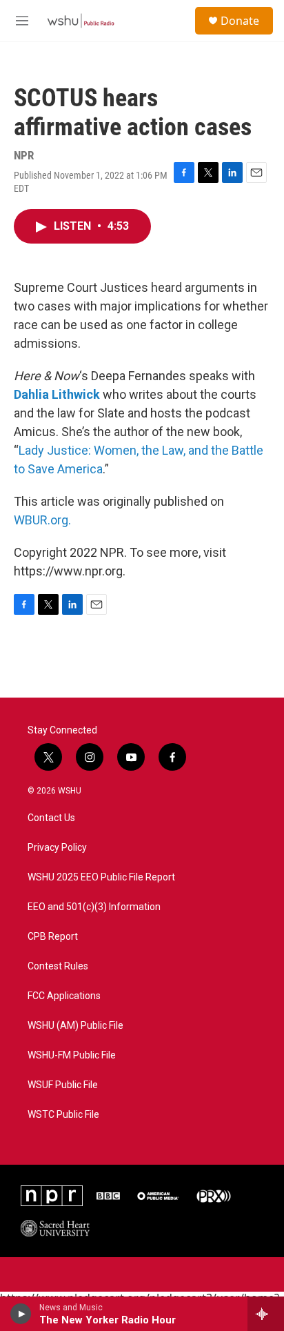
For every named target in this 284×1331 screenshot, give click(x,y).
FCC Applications (64, 996)
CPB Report (53, 936)
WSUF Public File (63, 1085)
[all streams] (265, 1314)
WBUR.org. (42, 520)
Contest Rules (58, 966)
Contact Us (51, 818)
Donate (240, 20)
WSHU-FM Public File (72, 1055)
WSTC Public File (63, 1115)
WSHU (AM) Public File (75, 1026)
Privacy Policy (57, 847)
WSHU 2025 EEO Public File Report (101, 877)
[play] (21, 1314)
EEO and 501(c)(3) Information (94, 907)
